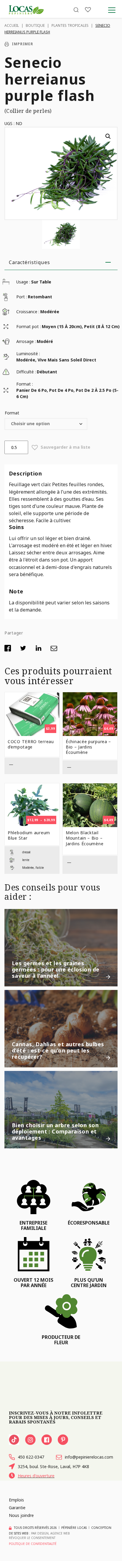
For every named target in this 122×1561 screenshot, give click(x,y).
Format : (24, 384)
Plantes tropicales (70, 25)
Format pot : (28, 326)
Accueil (11, 25)
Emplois (16, 1500)
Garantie (17, 1507)
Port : (21, 297)
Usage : (23, 282)
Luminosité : (28, 353)
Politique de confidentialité (33, 1544)
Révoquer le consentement (32, 1538)
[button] (108, 136)
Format (12, 413)
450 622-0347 (31, 1457)
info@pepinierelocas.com (89, 1457)
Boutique (35, 25)
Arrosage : (26, 341)
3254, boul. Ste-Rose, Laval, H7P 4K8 (53, 1466)
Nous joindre (21, 1515)
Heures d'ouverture (36, 1476)
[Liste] (88, 9)
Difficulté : (26, 372)
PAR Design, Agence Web (50, 1533)
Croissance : (27, 311)
